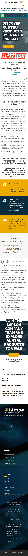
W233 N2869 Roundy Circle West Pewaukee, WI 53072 (11, 417)
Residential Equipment (10, 454)
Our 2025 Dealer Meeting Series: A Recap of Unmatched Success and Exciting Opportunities (14, 532)
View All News (9, 541)
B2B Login (12, 10)
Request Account (5, 10)
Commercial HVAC (9, 460)
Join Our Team (23, 10)
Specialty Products (9, 469)
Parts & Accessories (10, 457)
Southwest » (17, 73)
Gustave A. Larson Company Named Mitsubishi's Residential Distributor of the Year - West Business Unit (14, 512)
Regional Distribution (10, 487)
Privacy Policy (13, 554)
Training (7, 493)
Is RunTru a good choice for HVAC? (13, 374)
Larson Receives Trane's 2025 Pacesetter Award (13, 518)
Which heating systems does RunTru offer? (11, 386)
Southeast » (14, 75)
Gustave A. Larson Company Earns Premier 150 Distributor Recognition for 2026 (14, 504)
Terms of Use (20, 554)
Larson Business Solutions (11, 479)
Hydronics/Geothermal (10, 466)
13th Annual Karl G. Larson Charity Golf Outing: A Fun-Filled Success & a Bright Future (14, 524)
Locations (7, 481)
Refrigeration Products (10, 463)
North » (8, 73)
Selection (7, 484)
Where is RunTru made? (10, 370)
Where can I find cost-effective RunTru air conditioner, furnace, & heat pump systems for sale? (13, 393)
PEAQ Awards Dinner (14, 538)
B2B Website (8, 490)
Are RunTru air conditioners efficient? (11, 380)
